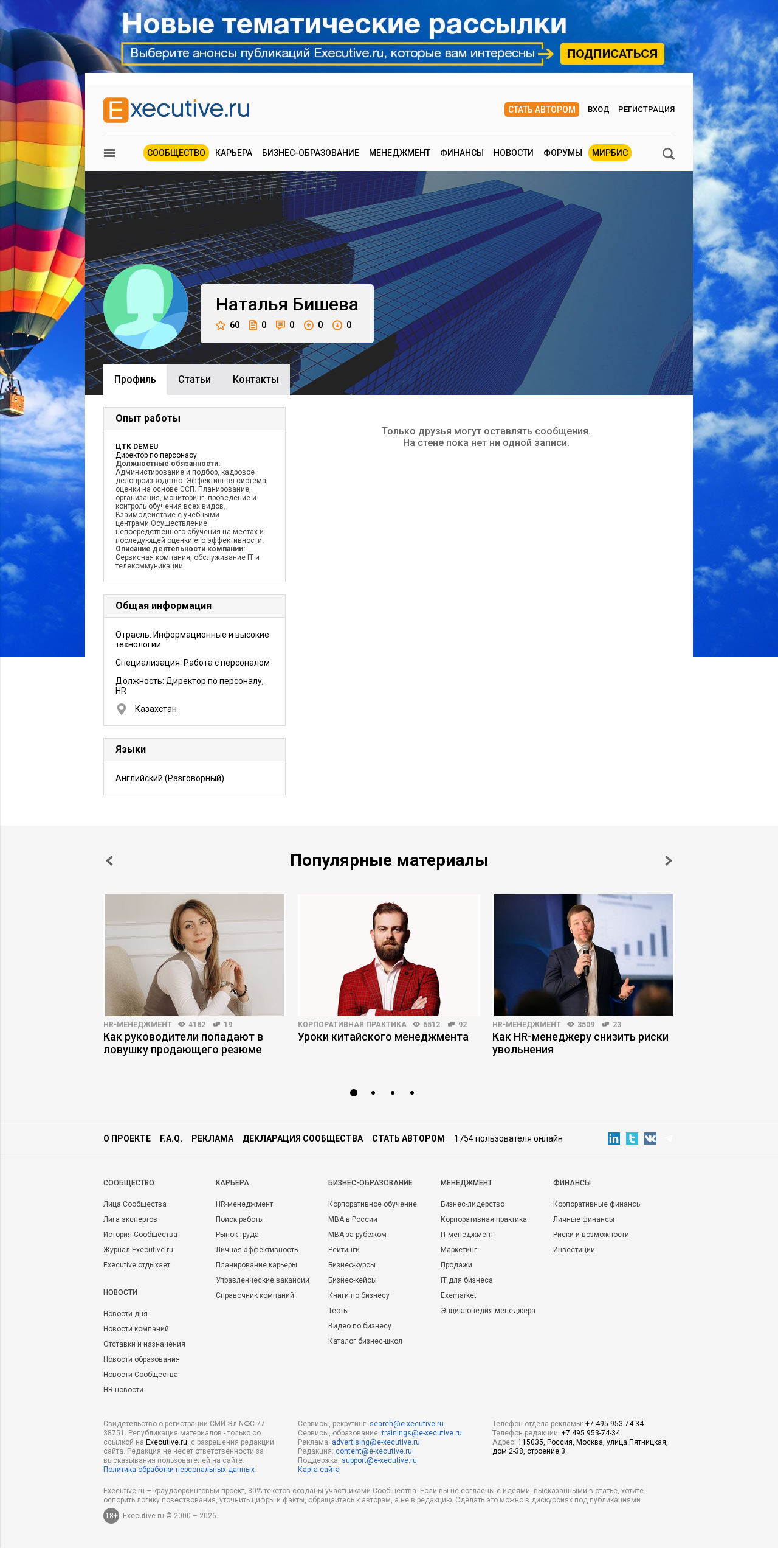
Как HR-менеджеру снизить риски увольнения (580, 1043)
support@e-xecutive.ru (379, 1460)
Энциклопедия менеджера (488, 1310)
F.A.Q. (171, 1138)
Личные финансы (583, 1219)
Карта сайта (319, 1469)
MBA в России (352, 1219)
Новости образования (141, 1359)
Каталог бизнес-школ (365, 1341)
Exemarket (459, 1295)
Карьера (233, 153)
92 (462, 1024)
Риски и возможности (591, 1234)
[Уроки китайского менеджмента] (389, 955)
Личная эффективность (257, 1250)
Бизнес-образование (310, 153)
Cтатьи (194, 379)
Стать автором (542, 109)
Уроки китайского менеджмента (383, 1036)
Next (669, 860)
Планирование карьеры (256, 1265)
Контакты (256, 379)
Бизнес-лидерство (472, 1204)
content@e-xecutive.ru (374, 1451)
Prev (109, 860)
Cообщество (128, 1183)
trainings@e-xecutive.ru (422, 1433)
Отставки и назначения (144, 1344)
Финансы (462, 153)
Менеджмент (399, 153)
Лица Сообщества (135, 1204)
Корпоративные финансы (597, 1204)
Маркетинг (459, 1250)
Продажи (456, 1265)
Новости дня (125, 1313)
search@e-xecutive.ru (407, 1424)
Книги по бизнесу (359, 1295)
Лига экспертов (130, 1219)
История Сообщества (140, 1234)
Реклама (212, 1138)
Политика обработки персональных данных (179, 1469)
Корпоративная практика (352, 1024)
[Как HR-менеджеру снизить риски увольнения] (583, 955)
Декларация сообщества (303, 1138)
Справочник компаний (255, 1295)
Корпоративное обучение (372, 1204)
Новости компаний (136, 1329)
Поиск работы (240, 1219)
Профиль (135, 379)
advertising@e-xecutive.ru (376, 1442)
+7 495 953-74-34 (614, 1424)
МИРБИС (610, 153)
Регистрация (646, 109)
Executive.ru (166, 1442)
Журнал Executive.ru (138, 1250)
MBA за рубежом (357, 1234)
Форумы (562, 153)
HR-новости (123, 1390)
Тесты (338, 1310)
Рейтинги (344, 1250)
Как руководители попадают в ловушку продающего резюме (183, 1043)
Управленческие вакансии (262, 1280)
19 (228, 1024)
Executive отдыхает (136, 1265)
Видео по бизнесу (359, 1326)
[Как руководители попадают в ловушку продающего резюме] (194, 955)
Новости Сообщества (140, 1374)
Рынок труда (237, 1234)
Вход (599, 109)
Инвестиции (574, 1250)
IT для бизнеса (467, 1280)
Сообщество (176, 153)
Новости (514, 153)
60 (234, 325)
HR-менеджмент (137, 1024)
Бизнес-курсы (352, 1265)
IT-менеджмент (467, 1234)
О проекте (127, 1138)
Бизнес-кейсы (352, 1280)
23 (617, 1024)
